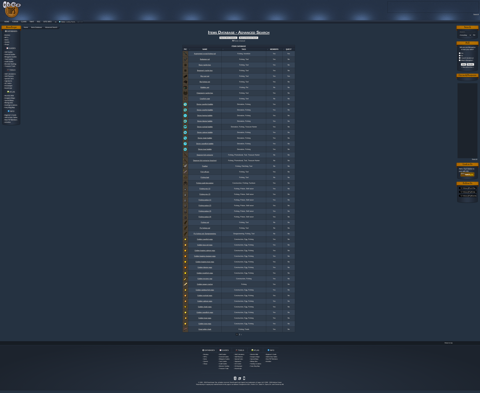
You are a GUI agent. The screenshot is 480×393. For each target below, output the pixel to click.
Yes (462, 53)
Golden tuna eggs (204, 324)
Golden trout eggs (204, 318)
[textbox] (467, 32)
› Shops (6, 44)
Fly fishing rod (205, 228)
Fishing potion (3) (205, 211)
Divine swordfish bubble (204, 144)
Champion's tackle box (205, 93)
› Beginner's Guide (10, 115)
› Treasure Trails (9, 66)
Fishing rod (205, 222)
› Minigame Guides (10, 57)
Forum (15, 22)
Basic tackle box (205, 65)
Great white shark (204, 329)
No (462, 55)
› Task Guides (8, 59)
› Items (6, 40)
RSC (38, 22)
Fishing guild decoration (204, 183)
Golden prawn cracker (205, 284)
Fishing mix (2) (205, 194)
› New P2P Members (10, 120)
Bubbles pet (204, 87)
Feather (205, 166)
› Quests (6, 42)
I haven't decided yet (467, 58)
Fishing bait (205, 177)
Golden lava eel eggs (204, 245)
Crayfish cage (205, 99)
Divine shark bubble (205, 138)
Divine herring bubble (204, 115)
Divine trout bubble (205, 149)
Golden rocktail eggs (204, 295)
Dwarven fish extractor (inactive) (204, 161)
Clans (23, 22)
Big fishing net (205, 82)
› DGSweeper (8, 86)
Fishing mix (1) (205, 189)
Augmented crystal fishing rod (205, 54)
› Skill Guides (8, 52)
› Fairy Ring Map (9, 107)
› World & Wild (9, 96)
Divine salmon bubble (205, 132)
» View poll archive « (467, 67)
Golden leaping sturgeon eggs (205, 256)
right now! (80, 21)
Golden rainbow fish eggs (205, 290)
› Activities (7, 122)
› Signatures (8, 81)
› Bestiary (7, 35)
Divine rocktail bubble (205, 127)
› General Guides (9, 54)
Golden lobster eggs (205, 267)
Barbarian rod (205, 59)
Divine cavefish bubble (205, 104)
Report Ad (476, 14)
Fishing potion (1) (205, 200)
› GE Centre (7, 83)
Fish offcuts (204, 172)
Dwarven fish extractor (205, 155)
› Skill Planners (9, 76)
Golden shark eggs (205, 307)
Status (63, 21)
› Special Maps (9, 100)
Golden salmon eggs (204, 301)
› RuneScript (8, 88)
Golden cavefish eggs (205, 239)
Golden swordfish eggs (205, 312)
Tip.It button (468, 169)
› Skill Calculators (10, 74)
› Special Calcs (9, 79)
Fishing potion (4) (205, 217)
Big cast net (204, 76)
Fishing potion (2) (205, 205)
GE (56, 22)
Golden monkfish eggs (205, 273)
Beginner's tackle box (205, 71)
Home (6, 22)
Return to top (448, 343)
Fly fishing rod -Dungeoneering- (205, 234)
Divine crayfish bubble (205, 110)
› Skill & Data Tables (10, 117)
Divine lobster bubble (204, 121)
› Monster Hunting (10, 64)
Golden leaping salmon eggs (205, 251)
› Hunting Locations (10, 105)
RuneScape (233, 382)
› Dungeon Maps (9, 98)
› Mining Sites (8, 103)
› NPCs (6, 37)
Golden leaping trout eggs (205, 262)
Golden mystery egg (205, 279)
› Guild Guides (8, 61)
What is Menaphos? (467, 60)
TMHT (32, 22)
